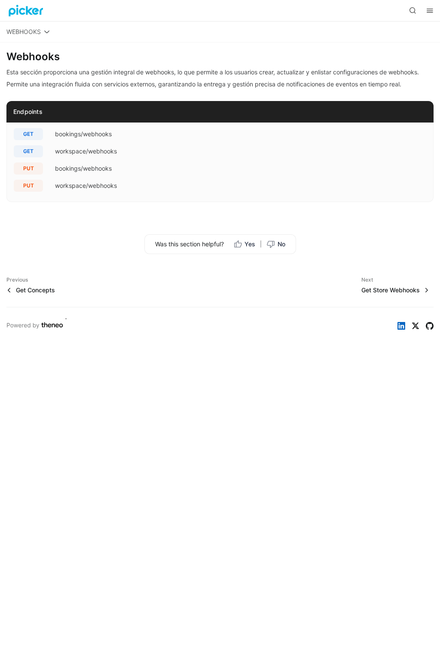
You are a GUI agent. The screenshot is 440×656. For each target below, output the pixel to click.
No (281, 244)
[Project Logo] (26, 10)
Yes (249, 244)
